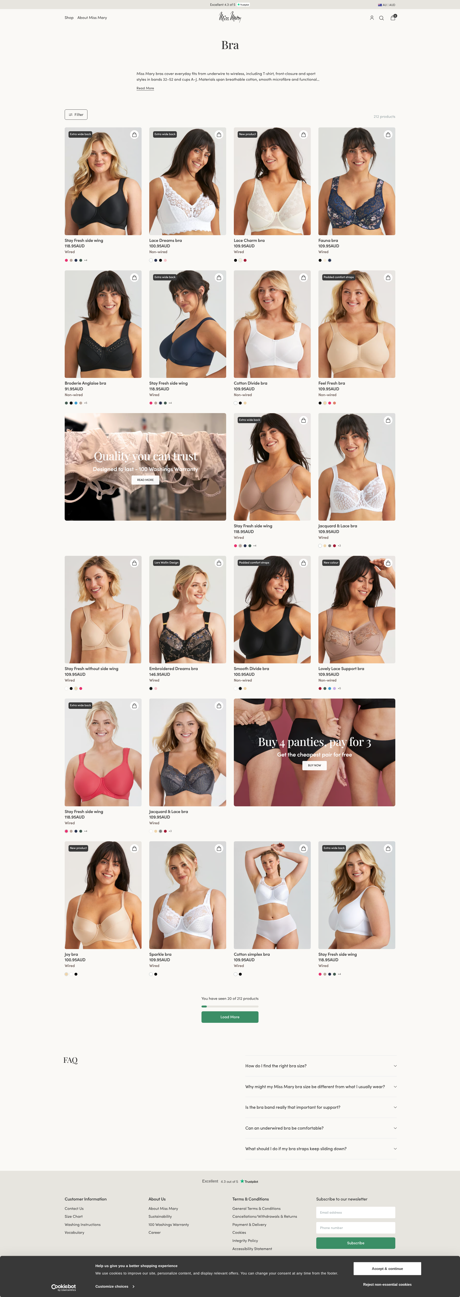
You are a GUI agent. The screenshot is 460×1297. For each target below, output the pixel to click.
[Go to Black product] (160, 260)
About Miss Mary (92, 17)
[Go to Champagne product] (240, 260)
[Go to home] (230, 17)
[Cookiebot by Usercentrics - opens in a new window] (64, 1287)
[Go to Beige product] (245, 403)
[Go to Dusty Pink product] (165, 260)
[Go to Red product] (245, 260)
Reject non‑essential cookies (387, 1284)
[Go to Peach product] (334, 403)
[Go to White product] (151, 260)
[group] (103, 181)
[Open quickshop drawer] (134, 134)
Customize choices (111, 1287)
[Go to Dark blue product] (329, 260)
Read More (145, 88)
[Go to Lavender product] (334, 688)
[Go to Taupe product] (71, 260)
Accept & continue (387, 1269)
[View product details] (103, 249)
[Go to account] (372, 18)
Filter (79, 114)
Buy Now (314, 765)
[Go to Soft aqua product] (76, 403)
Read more (145, 480)
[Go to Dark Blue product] (76, 260)
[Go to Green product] (80, 260)
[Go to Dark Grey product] (329, 545)
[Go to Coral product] (66, 260)
